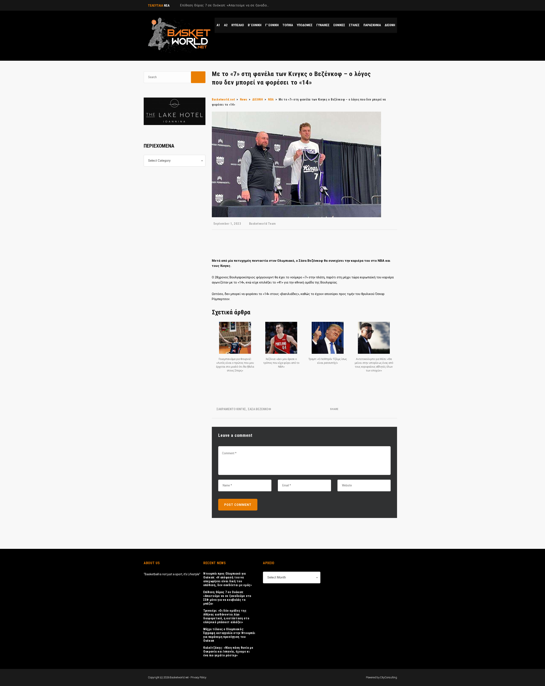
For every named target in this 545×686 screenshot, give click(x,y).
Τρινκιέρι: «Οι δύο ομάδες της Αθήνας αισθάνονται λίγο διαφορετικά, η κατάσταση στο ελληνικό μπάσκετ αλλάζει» (226, 616)
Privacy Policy (198, 677)
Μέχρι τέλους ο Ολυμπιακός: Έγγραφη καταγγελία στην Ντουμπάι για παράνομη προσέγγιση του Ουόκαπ (229, 634)
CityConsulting (388, 677)
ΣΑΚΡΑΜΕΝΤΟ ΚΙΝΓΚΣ (231, 409)
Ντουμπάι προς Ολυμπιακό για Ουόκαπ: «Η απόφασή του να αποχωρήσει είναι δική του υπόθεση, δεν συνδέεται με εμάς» (227, 579)
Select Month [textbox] (276, 577)
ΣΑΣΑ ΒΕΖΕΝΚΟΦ (259, 409)
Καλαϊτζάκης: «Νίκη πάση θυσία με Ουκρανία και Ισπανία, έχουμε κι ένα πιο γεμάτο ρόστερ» (228, 651)
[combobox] (174, 161)
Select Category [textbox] (159, 161)
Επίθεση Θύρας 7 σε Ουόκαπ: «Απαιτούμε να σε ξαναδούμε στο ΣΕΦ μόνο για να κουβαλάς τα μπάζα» (227, 597)
